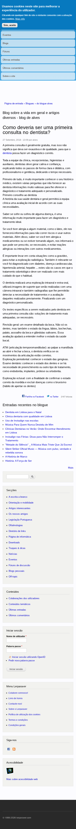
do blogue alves (45, 103)
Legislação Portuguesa (20, 519)
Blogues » (31, 103)
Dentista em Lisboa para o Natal (23, 412)
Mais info (20, 19)
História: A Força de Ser (18, 460)
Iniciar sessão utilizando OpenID (28, 657)
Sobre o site (9, 76)
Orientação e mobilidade (21, 502)
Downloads (14, 542)
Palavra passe (14, 646)
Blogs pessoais (16, 571)
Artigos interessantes (19, 508)
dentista (7, 153)
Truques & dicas (17, 548)
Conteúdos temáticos (19, 604)
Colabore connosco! (18, 693)
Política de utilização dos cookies (24, 714)
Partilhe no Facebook (34, 396)
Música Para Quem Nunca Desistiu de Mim (29, 424)
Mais (70, 467)
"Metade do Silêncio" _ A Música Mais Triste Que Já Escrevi (38, 444)
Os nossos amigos (18, 514)
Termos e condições (18, 720)
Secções (11, 490)
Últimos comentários (13, 68)
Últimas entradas (11, 59)
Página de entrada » (15, 103)
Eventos (7, 35)
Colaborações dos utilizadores (24, 598)
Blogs (5, 43)
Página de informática (20, 536)
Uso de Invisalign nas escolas (21, 420)
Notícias (13, 554)
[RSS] (14, 748)
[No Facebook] (8, 748)
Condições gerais (16, 725)
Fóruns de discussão (19, 565)
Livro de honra (15, 698)
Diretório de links (17, 531)
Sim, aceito (10, 25)
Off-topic (13, 576)
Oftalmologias (16, 525)
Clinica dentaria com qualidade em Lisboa (28, 416)
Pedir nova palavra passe (22, 660)
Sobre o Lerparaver (17, 709)
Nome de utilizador (16, 636)
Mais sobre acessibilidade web (22, 779)
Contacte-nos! (15, 704)
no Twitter (54, 396)
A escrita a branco (18, 497)
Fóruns (6, 51)
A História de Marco (16, 456)
